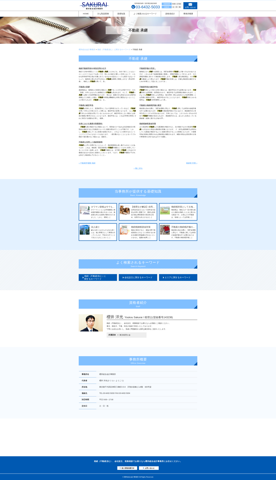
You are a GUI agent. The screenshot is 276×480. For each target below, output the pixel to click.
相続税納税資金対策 (147, 124)
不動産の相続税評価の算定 (150, 105)
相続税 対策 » (191, 163)
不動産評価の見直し (147, 68)
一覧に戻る (138, 168)
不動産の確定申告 (86, 105)
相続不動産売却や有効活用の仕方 (92, 68)
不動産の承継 (84, 87)
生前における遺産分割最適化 (91, 124)
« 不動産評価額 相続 (87, 163)
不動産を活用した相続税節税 (91, 142)
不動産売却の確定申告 (148, 87)
